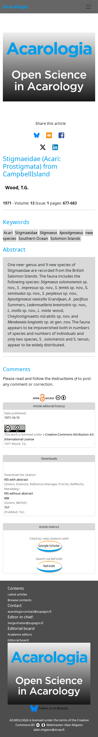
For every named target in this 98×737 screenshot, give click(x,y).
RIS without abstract (18, 493)
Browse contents (19, 600)
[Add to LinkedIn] (55, 146)
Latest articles (17, 594)
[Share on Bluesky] (36, 134)
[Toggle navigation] (88, 6)
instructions (63, 378)
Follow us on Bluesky (53, 708)
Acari (8, 232)
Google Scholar (49, 545)
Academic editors (20, 634)
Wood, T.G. (17, 187)
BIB (6, 498)
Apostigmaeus (71, 232)
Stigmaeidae (26, 232)
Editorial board (21, 628)
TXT (7, 507)
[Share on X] (43, 146)
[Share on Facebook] (61, 134)
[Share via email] (49, 134)
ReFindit (49, 566)
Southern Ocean (33, 238)
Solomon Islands (65, 238)
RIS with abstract (16, 479)
